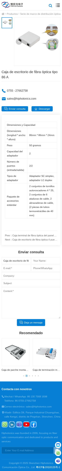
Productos (12, 13)
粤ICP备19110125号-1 (48, 467)
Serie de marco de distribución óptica (40, 13)
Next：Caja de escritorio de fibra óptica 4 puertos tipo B (31, 239)
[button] (19, 41)
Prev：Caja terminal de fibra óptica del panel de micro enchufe (31, 235)
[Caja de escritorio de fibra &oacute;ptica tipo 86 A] (37, 41)
